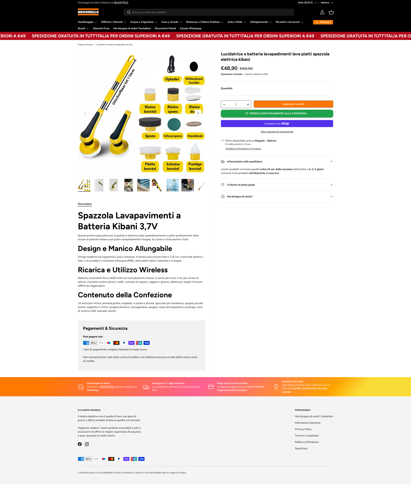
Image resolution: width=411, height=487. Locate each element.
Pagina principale (85, 45)
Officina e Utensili (111, 22)
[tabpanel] (141, 261)
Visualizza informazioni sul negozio (243, 148)
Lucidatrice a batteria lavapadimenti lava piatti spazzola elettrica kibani (115, 45)
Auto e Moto (235, 22)
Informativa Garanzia (307, 422)
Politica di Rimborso (307, 442)
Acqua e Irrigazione (141, 22)
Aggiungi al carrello (293, 104)
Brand (81, 28)
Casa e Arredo (169, 22)
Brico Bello (89, 472)
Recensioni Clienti (165, 28)
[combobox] (208, 12)
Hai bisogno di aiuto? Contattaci (132, 28)
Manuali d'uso (101, 28)
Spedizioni (301, 448)
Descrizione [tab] (85, 203)
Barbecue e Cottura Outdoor (203, 22)
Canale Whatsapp (190, 28)
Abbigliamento (259, 22)
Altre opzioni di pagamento (277, 131)
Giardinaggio (85, 22)
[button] (331, 12)
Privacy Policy (303, 429)
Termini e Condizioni (307, 435)
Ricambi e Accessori (288, 22)
